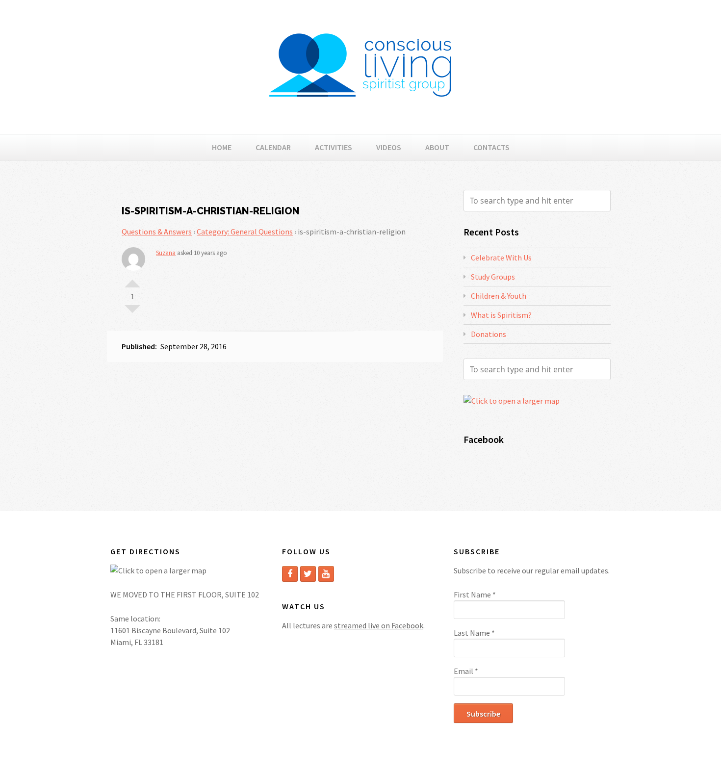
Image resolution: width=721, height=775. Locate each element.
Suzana (166, 253)
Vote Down (132, 313)
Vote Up (132, 279)
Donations (488, 334)
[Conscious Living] (360, 113)
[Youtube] (326, 574)
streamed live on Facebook (378, 625)
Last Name (474, 633)
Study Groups (493, 277)
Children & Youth (498, 296)
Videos (388, 147)
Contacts (491, 147)
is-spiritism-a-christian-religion (211, 211)
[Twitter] (308, 574)
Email (466, 671)
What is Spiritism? (501, 315)
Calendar (273, 147)
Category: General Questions (245, 231)
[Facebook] (290, 574)
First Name (475, 594)
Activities (333, 147)
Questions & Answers (157, 231)
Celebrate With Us (501, 257)
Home (222, 147)
